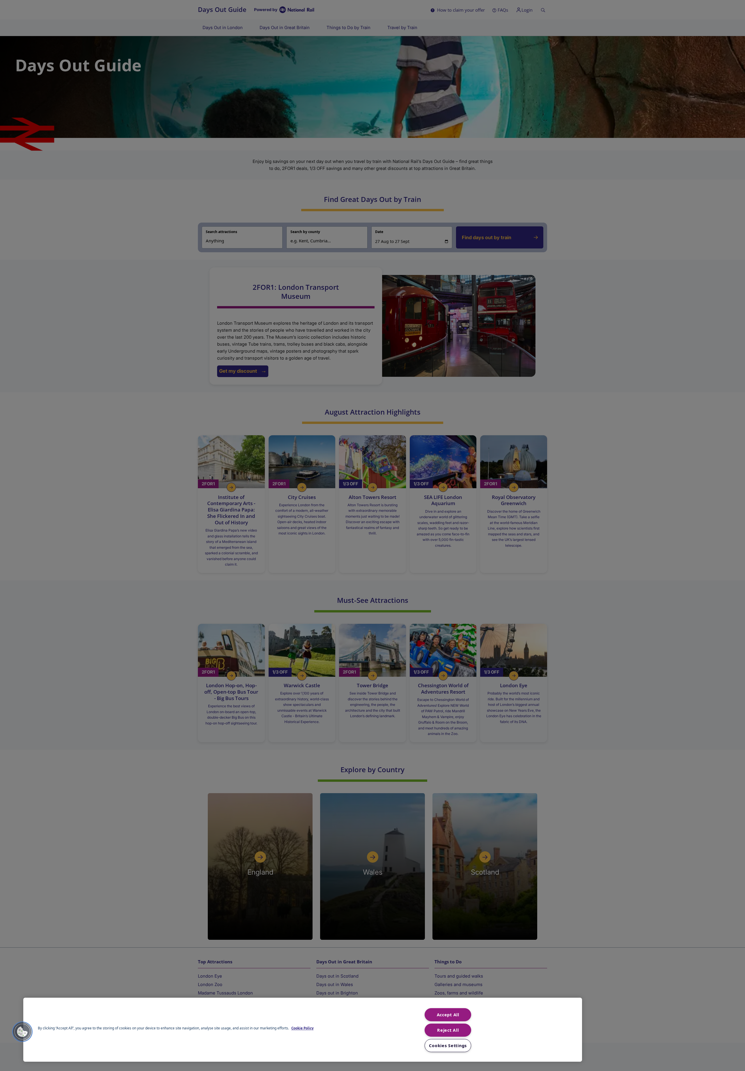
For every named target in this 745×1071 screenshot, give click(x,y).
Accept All (448, 1014)
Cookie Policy (302, 1028)
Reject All (448, 1030)
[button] (22, 1031)
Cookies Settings (448, 1045)
